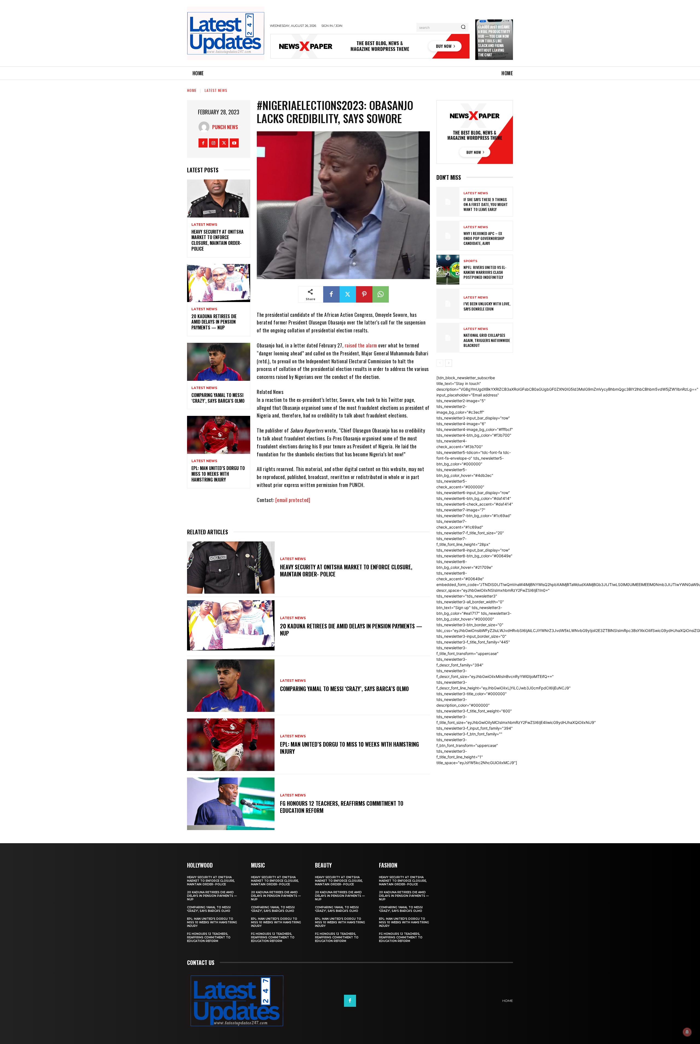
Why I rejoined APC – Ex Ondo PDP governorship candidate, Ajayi (483, 238)
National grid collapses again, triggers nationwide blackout (486, 340)
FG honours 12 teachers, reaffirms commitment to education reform (341, 806)
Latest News (216, 90)
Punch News (225, 126)
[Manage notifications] (687, 1032)
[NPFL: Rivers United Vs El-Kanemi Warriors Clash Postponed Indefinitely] (447, 270)
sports (470, 261)
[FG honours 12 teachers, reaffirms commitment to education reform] (231, 804)
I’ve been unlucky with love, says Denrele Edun (486, 306)
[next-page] (448, 363)
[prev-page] (439, 363)
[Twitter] (223, 142)
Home (192, 90)
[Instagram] (213, 142)
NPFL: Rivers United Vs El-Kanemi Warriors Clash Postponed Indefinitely (484, 272)
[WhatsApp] (380, 294)
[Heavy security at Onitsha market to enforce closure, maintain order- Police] (218, 198)
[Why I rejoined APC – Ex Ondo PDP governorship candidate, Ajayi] (447, 236)
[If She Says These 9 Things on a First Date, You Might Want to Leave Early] (447, 202)
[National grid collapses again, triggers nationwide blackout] (447, 338)
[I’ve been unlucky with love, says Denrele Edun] (447, 303)
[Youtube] (234, 142)
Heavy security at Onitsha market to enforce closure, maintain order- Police (217, 240)
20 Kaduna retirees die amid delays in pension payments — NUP (214, 322)
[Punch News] (205, 126)
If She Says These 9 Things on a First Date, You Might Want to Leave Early (485, 204)
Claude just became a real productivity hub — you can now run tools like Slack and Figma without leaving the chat (494, 40)
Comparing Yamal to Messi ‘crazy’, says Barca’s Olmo (217, 398)
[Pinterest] (364, 294)
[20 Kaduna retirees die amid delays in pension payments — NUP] (218, 283)
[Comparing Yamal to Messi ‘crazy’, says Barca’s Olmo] (218, 362)
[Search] (463, 27)
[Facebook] (203, 142)
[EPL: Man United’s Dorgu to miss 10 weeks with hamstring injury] (218, 435)
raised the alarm (361, 345)
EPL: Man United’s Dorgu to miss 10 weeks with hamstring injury (218, 474)
